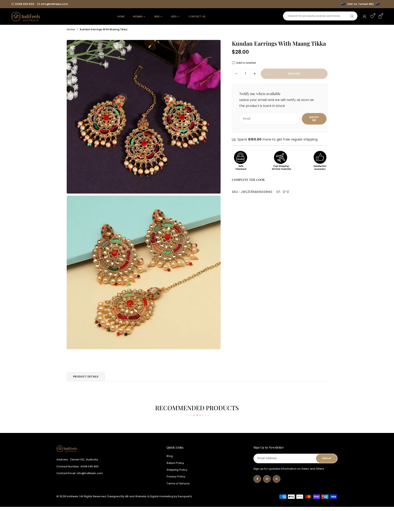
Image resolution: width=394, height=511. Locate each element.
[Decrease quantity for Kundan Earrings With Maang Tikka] (236, 74)
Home (121, 16)
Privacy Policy (176, 476)
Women (138, 16)
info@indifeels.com (54, 4)
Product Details (85, 376)
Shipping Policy (177, 469)
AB (126, 496)
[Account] (364, 16)
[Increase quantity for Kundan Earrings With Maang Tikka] (255, 74)
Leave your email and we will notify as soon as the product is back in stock (276, 102)
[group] (144, 117)
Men (156, 16)
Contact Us (197, 16)
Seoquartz (185, 496)
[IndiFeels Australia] (25, 16)
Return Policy (175, 463)
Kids (174, 16)
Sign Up (326, 458)
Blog (170, 456)
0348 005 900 (24, 4)
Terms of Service (178, 483)
